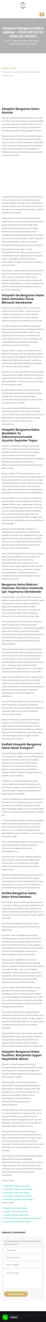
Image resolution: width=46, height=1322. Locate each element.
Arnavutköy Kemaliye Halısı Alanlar (18, 1199)
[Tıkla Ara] (5, 1317)
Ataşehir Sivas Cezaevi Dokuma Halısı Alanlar (23, 1218)
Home (7, 41)
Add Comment (16, 1294)
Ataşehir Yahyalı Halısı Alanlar (16, 1211)
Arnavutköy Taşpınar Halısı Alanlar (18, 1189)
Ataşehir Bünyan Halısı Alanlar (16, 1215)
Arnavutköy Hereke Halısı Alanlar (17, 1196)
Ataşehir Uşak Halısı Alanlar (15, 1208)
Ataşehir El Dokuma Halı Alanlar (25, 41)
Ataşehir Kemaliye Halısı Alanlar (17, 1221)
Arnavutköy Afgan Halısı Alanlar (17, 1186)
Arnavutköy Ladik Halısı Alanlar (17, 1192)
